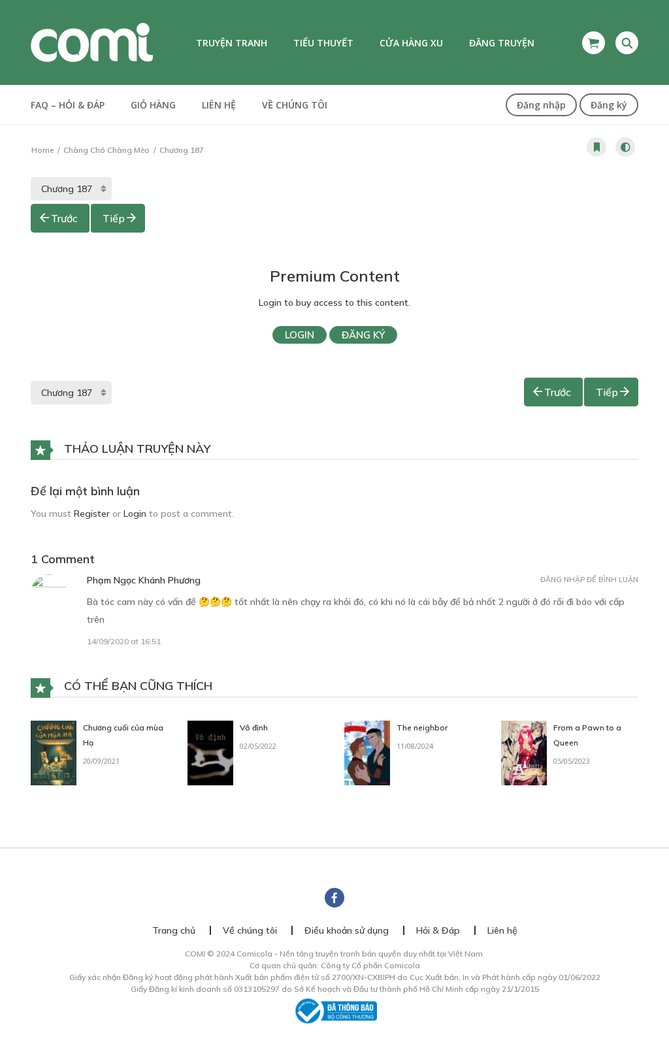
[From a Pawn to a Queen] (524, 752)
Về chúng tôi (294, 105)
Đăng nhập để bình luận (589, 579)
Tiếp (114, 218)
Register (92, 513)
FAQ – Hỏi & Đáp (68, 105)
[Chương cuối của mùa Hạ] (53, 752)
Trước (64, 218)
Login (299, 335)
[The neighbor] (367, 752)
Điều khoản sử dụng (346, 930)
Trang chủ (173, 930)
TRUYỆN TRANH (231, 43)
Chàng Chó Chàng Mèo (106, 150)
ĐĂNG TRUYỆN (501, 43)
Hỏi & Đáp (438, 930)
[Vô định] (210, 752)
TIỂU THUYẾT (323, 43)
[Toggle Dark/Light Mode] (625, 147)
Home (42, 150)
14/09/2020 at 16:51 (124, 641)
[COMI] (92, 42)
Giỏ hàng (153, 105)
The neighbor (422, 727)
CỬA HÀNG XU (411, 43)
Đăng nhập (541, 105)
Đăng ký (609, 105)
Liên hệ (219, 105)
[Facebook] (334, 898)
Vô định (254, 727)
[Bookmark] (596, 147)
